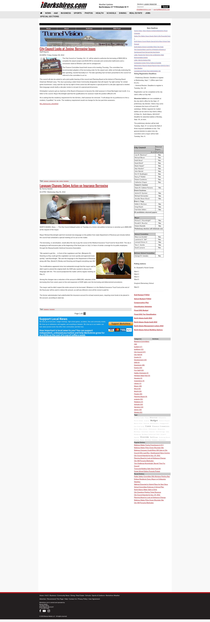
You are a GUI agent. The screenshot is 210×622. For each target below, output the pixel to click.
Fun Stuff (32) (139, 370)
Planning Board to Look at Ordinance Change (150, 458)
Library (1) (137, 383)
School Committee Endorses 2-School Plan (149, 487)
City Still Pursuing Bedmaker (144, 461)
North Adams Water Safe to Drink (145, 489)
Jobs (147, 13)
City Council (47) (140, 352)
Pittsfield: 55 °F (122, 7)
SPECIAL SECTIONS (49, 16)
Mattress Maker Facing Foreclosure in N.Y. (149, 445)
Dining (73, 595)
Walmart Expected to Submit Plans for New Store (151, 484)
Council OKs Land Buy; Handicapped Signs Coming (152, 453)
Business (53, 595)
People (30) (138, 394)
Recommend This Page (55, 599)
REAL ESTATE (135, 13)
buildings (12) (139, 349)
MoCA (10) (138, 391)
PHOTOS (89, 13)
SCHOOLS (111, 13)
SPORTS (78, 13)
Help (66, 599)
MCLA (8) (137, 389)
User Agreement (94, 599)
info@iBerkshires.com (144, 9)
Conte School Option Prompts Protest (147, 471)
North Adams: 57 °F (107, 7)
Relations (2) (138, 402)
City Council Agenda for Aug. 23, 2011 (147, 455)
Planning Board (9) (140, 396)
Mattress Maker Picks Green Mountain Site (149, 448)
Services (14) (138, 407)
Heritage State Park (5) (142, 375)
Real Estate (80, 595)
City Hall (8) (138, 354)
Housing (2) (138, 378)
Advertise (42, 599)
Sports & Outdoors (98, 595)
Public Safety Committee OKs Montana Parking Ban (152, 476)
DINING (122, 13)
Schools (88, 595)
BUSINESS (66, 13)
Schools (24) (138, 404)
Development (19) (140, 360)
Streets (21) (138, 412)
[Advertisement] (152, 537)
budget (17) (138, 347)
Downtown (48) (139, 365)
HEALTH (100, 13)
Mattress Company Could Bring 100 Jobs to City (150, 450)
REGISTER (153, 4)
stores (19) (138, 410)
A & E (47, 595)
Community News (63, 595)
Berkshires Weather (113, 595)
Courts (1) (137, 357)
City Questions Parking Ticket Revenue (147, 492)
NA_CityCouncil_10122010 (49, 104)
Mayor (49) (138, 386)
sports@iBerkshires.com (161, 9)
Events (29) (138, 368)
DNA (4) (137, 362)
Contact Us (73, 599)
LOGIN (146, 4)
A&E (56, 13)
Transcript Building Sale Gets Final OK (147, 469)
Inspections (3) (139, 381)
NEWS (48, 13)
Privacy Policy (82, 599)
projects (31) (138, 399)
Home (41, 595)
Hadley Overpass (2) (141, 373)
